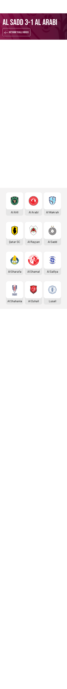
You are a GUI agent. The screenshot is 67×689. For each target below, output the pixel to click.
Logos (7, 573)
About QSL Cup (12, 518)
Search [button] (52, 6)
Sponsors (9, 392)
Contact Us (10, 644)
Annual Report (12, 612)
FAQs (6, 650)
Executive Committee (17, 594)
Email (48, 216)
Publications (11, 629)
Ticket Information (15, 381)
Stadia (7, 386)
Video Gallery (11, 556)
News (6, 545)
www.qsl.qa (38, 676)
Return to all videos (19, 32)
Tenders (8, 600)
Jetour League (12, 407)
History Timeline (13, 375)
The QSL (8, 589)
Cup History (10, 463)
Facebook (20, 206)
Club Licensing (12, 623)
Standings (9, 352)
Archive (8, 363)
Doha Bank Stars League (18, 340)
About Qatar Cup (13, 468)
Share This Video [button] (23, 195)
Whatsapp (51, 206)
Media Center (11, 568)
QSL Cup (8, 489)
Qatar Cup (9, 445)
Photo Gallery (11, 550)
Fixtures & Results (14, 346)
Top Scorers (11, 358)
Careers (8, 606)
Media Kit (9, 562)
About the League (14, 369)
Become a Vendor (14, 617)
